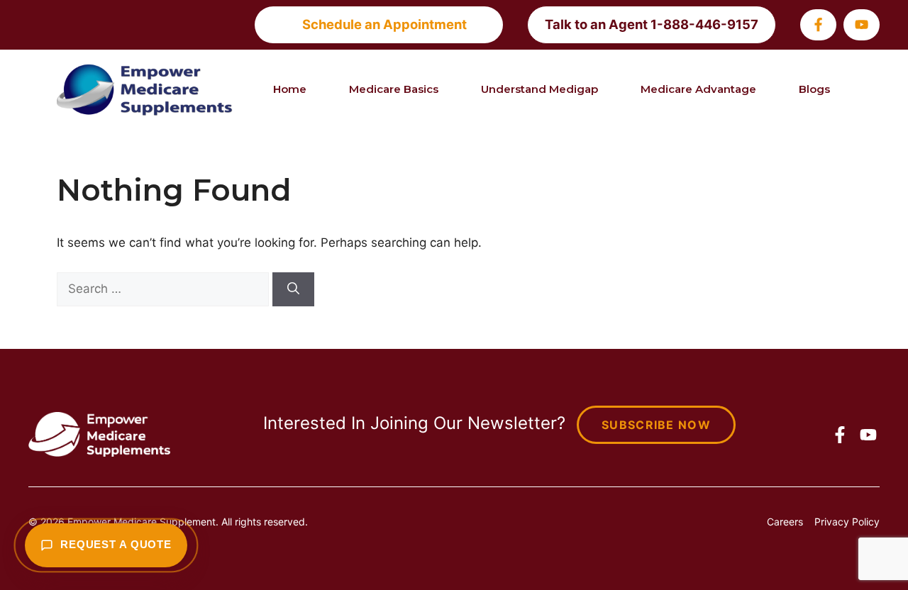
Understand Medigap (539, 89)
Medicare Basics (393, 89)
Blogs (814, 89)
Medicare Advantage (698, 89)
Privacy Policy (847, 522)
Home (289, 89)
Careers (785, 522)
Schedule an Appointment (384, 24)
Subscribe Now (656, 425)
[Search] (293, 289)
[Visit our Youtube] (861, 24)
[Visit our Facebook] (818, 24)
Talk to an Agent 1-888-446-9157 (651, 24)
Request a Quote (116, 544)
